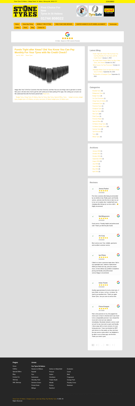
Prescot (51, 371)
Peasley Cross (71, 382)
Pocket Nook (35, 385)
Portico (51, 385)
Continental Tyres (97, 103)
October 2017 (96, 153)
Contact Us (41, 27)
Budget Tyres (20, 97)
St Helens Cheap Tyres (99, 124)
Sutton (51, 374)
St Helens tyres (64, 99)
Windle (51, 382)
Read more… (47, 93)
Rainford (52, 388)
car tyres (36, 99)
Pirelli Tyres (96, 116)
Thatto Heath (53, 380)
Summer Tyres (97, 129)
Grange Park (71, 380)
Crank (69, 371)
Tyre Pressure (97, 131)
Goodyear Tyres (97, 108)
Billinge (33, 388)
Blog (32, 27)
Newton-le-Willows (37, 369)
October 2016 (96, 156)
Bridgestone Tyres (98, 93)
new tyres (42, 99)
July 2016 (95, 164)
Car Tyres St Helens (38, 366)
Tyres (65, 97)
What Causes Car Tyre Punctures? (103, 65)
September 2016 (97, 159)
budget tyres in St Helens (25, 99)
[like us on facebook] (117, 1)
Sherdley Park (35, 380)
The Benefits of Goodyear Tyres (102, 74)
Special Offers (58, 97)
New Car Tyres (42, 97)
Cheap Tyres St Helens (31, 97)
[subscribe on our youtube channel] (121, 1)
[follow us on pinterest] (119, 1)
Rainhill (33, 371)
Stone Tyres (29, 55)
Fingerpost (70, 377)
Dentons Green (36, 382)
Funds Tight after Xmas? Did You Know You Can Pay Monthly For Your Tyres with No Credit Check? (44, 51)
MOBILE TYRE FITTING (44, 24)
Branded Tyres (97, 91)
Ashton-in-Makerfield (55, 369)
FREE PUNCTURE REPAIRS (63, 24)
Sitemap (15, 379)
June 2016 (95, 166)
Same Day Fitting (28, 24)
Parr (32, 374)
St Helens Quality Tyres (99, 126)
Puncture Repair (97, 119)
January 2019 (96, 151)
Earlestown (34, 377)
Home (17, 24)
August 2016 (96, 161)
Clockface (52, 377)
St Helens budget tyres (52, 99)
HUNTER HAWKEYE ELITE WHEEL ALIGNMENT (90, 24)
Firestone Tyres (97, 106)
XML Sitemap (17, 382)
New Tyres (51, 97)
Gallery (18, 27)
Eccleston (70, 369)
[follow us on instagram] (115, 1)
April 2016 (95, 171)
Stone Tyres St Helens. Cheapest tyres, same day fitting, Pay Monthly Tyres (35, 399)
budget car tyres (73, 97)
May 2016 (95, 169)
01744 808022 (110, 1)
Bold (68, 374)
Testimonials (113, 24)
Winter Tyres (96, 136)
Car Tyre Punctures (98, 98)
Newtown (70, 385)
